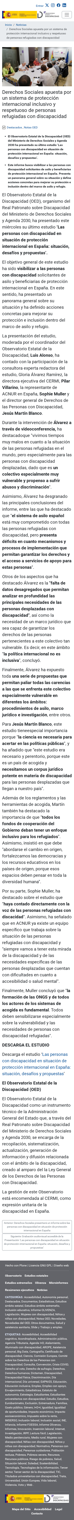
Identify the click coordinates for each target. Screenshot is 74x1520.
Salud (57, 1459)
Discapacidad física (17, 1377)
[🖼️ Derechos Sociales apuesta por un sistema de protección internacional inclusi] (37, 66)
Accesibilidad (32, 1297)
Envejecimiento (14, 1390)
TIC (58, 1472)
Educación (59, 1381)
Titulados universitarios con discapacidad (31, 1476)
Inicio (8, 25)
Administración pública (52, 1338)
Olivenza (40, 1283)
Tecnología (12, 1467)
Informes (10, 1429)
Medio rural (38, 1437)
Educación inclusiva (17, 1386)
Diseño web (61, 1265)
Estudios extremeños (18, 1283)
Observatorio (13, 1275)
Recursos (53, 1454)
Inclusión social (50, 1420)
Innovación (25, 1429)
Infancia (10, 1424)
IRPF (26, 1433)
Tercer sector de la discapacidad (34, 1472)
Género (28, 1407)
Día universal (31, 1381)
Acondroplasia (27, 1338)
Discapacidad (53, 1373)
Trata (62, 1476)
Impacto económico (41, 1411)
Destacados (12, 1301)
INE (64, 1420)
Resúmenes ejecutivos (19, 1290)
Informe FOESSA (27, 1424)
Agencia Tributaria (16, 1343)
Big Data (22, 1351)
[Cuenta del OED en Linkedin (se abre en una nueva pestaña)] (65, 5)
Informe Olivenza (50, 1424)
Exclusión (31, 1403)
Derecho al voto (15, 1368)
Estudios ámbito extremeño (42, 1305)
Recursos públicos (16, 1459)
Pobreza (20, 1454)
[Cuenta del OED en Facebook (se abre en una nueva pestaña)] (59, 5)
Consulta (29, 1364)
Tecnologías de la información (39, 1467)
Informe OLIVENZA (43, 1310)
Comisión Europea (45, 1356)
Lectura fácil (38, 1433)
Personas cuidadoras (36, 1450)
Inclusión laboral (28, 1420)
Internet (60, 1429)
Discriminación (40, 1377)
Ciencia (28, 1356)
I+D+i (37, 1407)
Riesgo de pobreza (41, 1459)
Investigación (13, 1433)
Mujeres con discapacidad (37, 1314)
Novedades (58, 1318)
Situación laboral (16, 1463)
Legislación (12, 1314)
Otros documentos (42, 1323)
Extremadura (47, 1403)
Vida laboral (48, 1480)
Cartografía (36, 1351)
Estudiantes (41, 1394)
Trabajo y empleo (51, 1327)
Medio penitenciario (17, 1437)
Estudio (51, 1399)
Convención (43, 1364)
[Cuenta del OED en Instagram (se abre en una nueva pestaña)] (53, 5)
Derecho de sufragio (39, 1368)
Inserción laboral (43, 1429)
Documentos (29, 1301)
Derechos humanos (17, 1373)
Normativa (43, 1446)
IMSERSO (11, 1420)
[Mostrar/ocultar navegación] (67, 14)
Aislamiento (52, 1343)
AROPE (47, 1347)
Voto (21, 1485)
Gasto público (14, 1407)
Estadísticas (46, 1301)
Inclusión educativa (17, 1310)
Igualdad (47, 1407)
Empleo (36, 1386)
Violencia (11, 1485)
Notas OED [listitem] (31, 127)
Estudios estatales (36, 1275)
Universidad (12, 1480)
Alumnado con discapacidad (23, 1347)
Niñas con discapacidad (38, 1442)
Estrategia (26, 1394)
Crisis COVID (60, 1364)
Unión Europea (30, 1480)
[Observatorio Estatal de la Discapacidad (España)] (32, 14)
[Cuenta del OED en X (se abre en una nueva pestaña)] (47, 5)
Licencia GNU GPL (40, 1265)
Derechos (59, 1368)
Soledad (33, 1463)
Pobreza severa (37, 1454)
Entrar (39, 6)
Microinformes (58, 1283)
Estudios (62, 1399)
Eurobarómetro (14, 1403)
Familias (61, 1403)
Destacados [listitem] (14, 127)
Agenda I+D (36, 1343)
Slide (34, 1327)
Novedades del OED (17, 1323)
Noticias (21, 25)
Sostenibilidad (49, 1463)
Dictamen (37, 1373)
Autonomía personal (55, 1297)
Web (29, 1485)
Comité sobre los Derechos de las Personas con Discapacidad (36, 1360)
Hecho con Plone (16, 1265)
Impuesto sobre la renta (42, 1416)
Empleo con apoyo (54, 1386)
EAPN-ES (46, 1381)
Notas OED (43, 1318)
